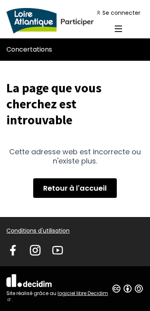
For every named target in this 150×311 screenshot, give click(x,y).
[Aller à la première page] (57, 21)
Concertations (29, 49)
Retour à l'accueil (75, 188)
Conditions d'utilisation (38, 231)
